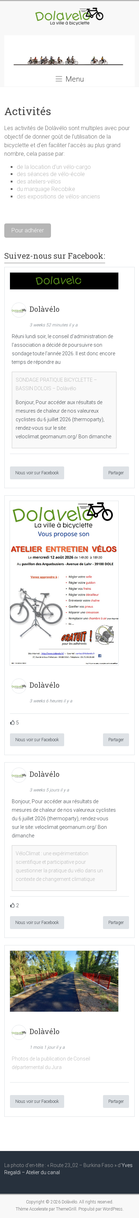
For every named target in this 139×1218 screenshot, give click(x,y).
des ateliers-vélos (39, 181)
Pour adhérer (27, 230)
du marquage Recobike (46, 189)
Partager (116, 472)
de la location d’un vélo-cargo (54, 167)
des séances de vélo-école (51, 174)
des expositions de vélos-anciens (58, 196)
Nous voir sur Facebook (37, 472)
